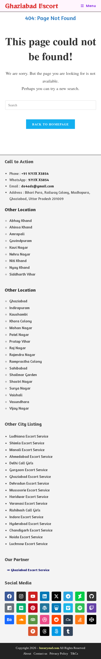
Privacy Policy (59, 653)
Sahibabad (18, 368)
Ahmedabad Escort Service (30, 456)
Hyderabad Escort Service (30, 523)
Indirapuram (19, 307)
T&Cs (74, 653)
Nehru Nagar (19, 254)
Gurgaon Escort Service (28, 469)
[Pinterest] (33, 608)
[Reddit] (56, 619)
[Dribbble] (44, 619)
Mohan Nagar (20, 327)
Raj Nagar (17, 347)
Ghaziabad (18, 301)
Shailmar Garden (23, 374)
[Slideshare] (56, 608)
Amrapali (16, 233)
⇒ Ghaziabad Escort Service (28, 570)
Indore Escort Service (26, 516)
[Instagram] (21, 596)
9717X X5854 (38, 180)
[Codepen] (91, 619)
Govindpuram (20, 240)
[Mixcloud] (68, 619)
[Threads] (44, 631)
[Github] (91, 596)
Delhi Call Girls (21, 463)
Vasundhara (19, 401)
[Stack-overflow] (80, 619)
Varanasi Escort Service (28, 503)
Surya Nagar (20, 388)
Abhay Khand (20, 220)
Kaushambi (18, 314)
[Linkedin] (44, 596)
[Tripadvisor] (33, 619)
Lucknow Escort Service (28, 543)
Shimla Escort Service (26, 443)
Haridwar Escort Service (28, 496)
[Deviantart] (80, 596)
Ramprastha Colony (25, 361)
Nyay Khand (19, 267)
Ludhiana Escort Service (28, 436)
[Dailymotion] (9, 608)
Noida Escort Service (26, 537)
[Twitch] (91, 608)
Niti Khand (18, 260)
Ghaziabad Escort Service (30, 476)
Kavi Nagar (18, 247)
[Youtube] (33, 596)
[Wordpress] (44, 608)
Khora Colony (20, 321)
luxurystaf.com (49, 648)
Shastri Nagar (20, 381)
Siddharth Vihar (22, 274)
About (27, 653)
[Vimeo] (68, 608)
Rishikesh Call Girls (24, 510)
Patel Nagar (19, 334)
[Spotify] (80, 608)
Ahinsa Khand (20, 227)
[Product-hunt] (33, 631)
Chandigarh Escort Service (30, 530)
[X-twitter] (56, 596)
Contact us (40, 653)
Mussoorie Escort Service (29, 490)
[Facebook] (9, 596)
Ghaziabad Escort (31, 6)
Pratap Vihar (19, 341)
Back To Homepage (50, 124)
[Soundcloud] (21, 619)
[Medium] (21, 608)
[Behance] (9, 619)
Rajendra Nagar (22, 354)
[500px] (56, 631)
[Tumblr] (68, 631)
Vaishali (15, 395)
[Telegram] (68, 596)
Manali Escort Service (26, 449)
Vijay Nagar (19, 408)
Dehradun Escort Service (29, 483)
